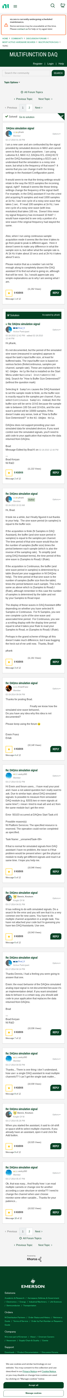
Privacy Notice (30, 1371)
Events (45, 1340)
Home (5, 38)
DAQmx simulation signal (20, 128)
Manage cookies (33, 1393)
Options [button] (56, 134)
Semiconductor (13, 1305)
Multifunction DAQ (48, 42)
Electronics (12, 1301)
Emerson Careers (46, 1336)
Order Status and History (39, 1317)
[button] (9, 293)
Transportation (29, 1305)
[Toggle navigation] (16, 6)
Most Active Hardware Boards (18, 42)
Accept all (33, 1385)
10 (15, 1218)
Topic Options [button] (11, 82)
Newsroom (11, 1340)
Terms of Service (20, 1320)
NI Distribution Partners (15, 1317)
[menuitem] (53, 6)
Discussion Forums (36, 38)
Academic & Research (14, 1297)
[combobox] (26, 73)
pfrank (57, 315)
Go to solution (26, 117)
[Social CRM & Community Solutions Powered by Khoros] (34, 1258)
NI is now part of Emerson (16, 1336)
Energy (23, 1301)
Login (50, 63)
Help (61, 63)
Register (37, 63)
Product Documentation (27, 1352)
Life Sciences (56, 1301)
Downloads (9, 1352)
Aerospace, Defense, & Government (43, 1297)
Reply (56, 292)
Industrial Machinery (38, 1301)
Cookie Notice (49, 1371)
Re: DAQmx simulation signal (24, 324)
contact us (22, 28)
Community (17, 38)
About (33, 1336)
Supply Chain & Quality (29, 1340)
